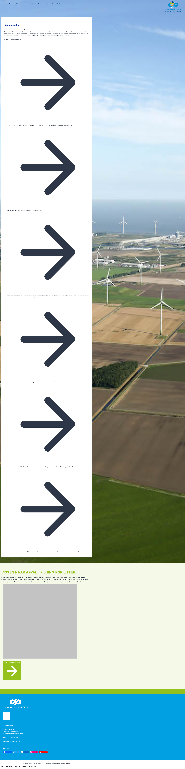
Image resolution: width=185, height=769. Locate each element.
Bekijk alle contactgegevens (10, 737)
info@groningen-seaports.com (15, 733)
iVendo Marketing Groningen (63, 763)
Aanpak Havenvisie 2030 (26, 3)
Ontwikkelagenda (39, 3)
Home (4, 3)
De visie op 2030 (13, 3)
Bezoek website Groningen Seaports (13, 741)
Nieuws (54, 3)
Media (48, 3)
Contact (59, 3)
